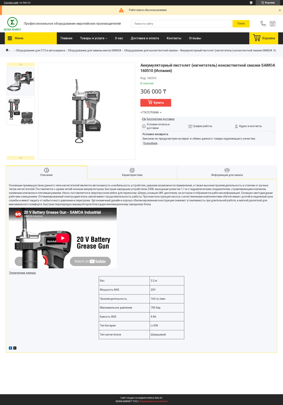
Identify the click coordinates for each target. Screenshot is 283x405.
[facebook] (10, 348)
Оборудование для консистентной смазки (151, 50)
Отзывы (195, 38)
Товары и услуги (92, 38)
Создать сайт (11, 2)
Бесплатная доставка (160, 118)
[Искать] (241, 23)
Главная (66, 38)
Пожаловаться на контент (153, 401)
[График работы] (272, 24)
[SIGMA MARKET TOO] (12, 23)
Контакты (174, 38)
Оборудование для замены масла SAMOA (94, 50)
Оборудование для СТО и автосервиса (40, 50)
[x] (14, 348)
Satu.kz (158, 398)
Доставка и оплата (145, 38)
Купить (159, 103)
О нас (119, 38)
